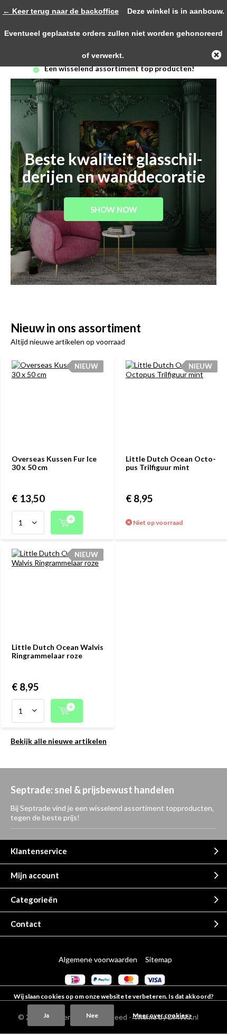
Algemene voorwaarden (98, 959)
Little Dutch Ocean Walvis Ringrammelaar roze (57, 651)
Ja (46, 1015)
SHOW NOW (113, 209)
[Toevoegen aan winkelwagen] (67, 522)
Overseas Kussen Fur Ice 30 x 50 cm (54, 463)
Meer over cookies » (162, 1015)
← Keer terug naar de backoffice (61, 11)
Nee (92, 1015)
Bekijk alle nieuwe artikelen (59, 740)
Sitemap (158, 959)
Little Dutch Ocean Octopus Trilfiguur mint (171, 463)
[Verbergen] (216, 54)
